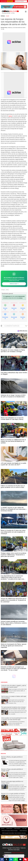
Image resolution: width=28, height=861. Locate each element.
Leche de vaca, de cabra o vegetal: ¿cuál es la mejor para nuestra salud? (13, 686)
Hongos (3, 289)
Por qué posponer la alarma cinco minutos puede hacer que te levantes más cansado (13, 708)
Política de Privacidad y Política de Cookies (9, 830)
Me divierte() (23, 309)
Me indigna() (22, 317)
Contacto (2, 828)
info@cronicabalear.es (18, 852)
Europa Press (4, 27)
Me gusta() (5, 309)
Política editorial (17, 828)
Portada (3, 16)
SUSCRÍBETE (9, 1)
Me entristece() (5, 317)
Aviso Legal (24, 828)
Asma (7, 289)
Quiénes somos (9, 828)
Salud (7, 16)
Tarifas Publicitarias (23, 830)
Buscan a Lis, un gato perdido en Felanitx (13, 793)
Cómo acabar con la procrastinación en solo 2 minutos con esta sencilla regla (14, 718)
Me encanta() (14, 309)
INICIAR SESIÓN (4, 1)
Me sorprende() (14, 317)
